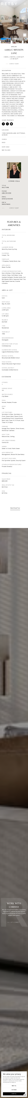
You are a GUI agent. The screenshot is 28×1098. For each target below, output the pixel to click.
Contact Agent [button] (14, 63)
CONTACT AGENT (14, 208)
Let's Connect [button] (15, 922)
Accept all (14, 1093)
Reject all (14, 1085)
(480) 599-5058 (6, 193)
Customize (14, 1089)
